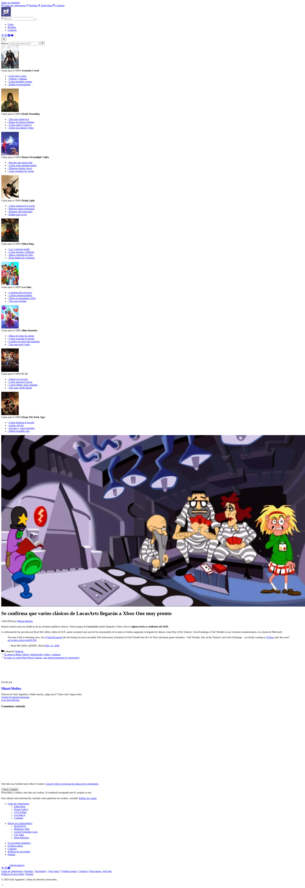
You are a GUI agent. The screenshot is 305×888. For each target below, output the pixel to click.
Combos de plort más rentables (24, 341)
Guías (11, 24)
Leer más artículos (10, 700)
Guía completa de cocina (21, 171)
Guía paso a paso (17, 76)
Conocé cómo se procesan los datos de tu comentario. (72, 783)
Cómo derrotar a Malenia (21, 252)
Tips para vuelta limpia (20, 387)
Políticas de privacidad (19, 851)
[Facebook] (9, 35)
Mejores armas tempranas (21, 208)
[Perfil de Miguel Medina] (16, 676)
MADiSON (20, 826)
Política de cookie (88, 798)
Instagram (24, 697)
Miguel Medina (11, 688)
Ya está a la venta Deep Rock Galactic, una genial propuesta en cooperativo (41, 657)
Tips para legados (17, 301)
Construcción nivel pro (20, 292)
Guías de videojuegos (18, 803)
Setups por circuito (18, 379)
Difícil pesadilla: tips (19, 431)
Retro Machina (21, 837)
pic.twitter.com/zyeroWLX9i (22, 640)
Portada (11, 854)
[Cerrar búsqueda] (3, 39)
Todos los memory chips (21, 127)
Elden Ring (19, 806)
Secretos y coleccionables (21, 428)
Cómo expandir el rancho (21, 338)
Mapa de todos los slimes (21, 336)
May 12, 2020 (52, 645)
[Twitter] (2, 35)
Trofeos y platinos (17, 78)
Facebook (14, 697)
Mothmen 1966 (21, 829)
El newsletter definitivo (19, 843)
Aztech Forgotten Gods (25, 832)
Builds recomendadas (19, 84)
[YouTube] (12, 35)
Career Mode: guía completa (22, 385)
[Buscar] (35, 19)
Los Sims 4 (19, 815)
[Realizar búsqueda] (42, 43)
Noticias (19, 651)
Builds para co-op (17, 214)
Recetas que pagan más (20, 162)
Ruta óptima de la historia (21, 257)
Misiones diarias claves (20, 168)
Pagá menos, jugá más (100, 871)
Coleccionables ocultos (20, 81)
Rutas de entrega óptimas (21, 122)
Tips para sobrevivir (18, 119)
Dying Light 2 (21, 809)
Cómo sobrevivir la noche (21, 206)
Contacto (12, 30)
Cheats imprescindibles (20, 295)
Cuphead (18, 818)
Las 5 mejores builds (19, 249)
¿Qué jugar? (53, 871)
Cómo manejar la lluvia (20, 382)
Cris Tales (19, 834)
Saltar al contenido (10, 2)
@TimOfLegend (53, 637)
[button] (2, 885)
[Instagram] (5, 35)
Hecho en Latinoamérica (20, 823)
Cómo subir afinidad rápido (22, 165)
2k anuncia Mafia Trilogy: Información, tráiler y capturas (32, 654)
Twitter (5, 697)
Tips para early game (19, 344)
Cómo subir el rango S (20, 125)
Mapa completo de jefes (20, 255)
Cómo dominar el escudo (21, 422)
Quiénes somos (15, 846)
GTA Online (20, 812)
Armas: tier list (16, 425)
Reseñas (12, 27)
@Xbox (270, 637)
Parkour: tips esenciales (20, 211)
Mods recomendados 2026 (22, 298)
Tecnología (40, 871)
